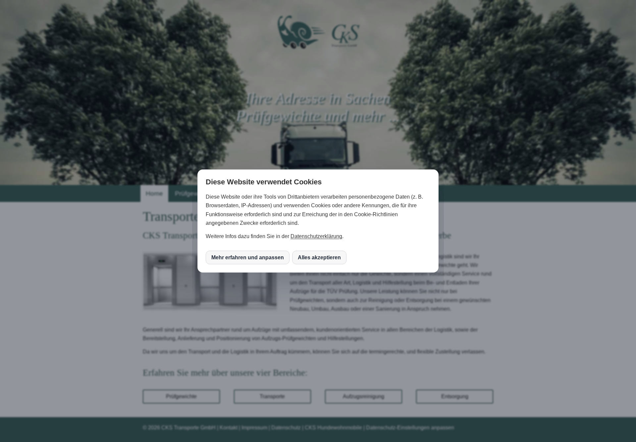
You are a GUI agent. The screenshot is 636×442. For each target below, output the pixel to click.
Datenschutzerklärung (316, 236)
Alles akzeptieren (319, 257)
